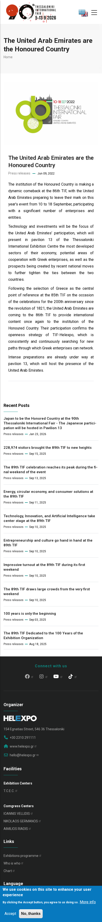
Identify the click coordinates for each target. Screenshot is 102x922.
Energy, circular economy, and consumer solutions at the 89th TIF (48, 494)
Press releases (19, 173)
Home (8, 57)
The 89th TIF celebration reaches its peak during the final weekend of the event (50, 469)
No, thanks (31, 914)
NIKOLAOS (21, 821)
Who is (12, 863)
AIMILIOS (16, 829)
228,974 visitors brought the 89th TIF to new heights (48, 447)
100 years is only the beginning (30, 613)
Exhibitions (21, 856)
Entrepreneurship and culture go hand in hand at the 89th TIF (48, 542)
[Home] (31, 11)
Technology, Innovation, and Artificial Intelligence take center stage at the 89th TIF (49, 518)
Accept (10, 913)
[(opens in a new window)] (29, 677)
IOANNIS (17, 813)
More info (88, 902)
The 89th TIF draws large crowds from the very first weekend (47, 591)
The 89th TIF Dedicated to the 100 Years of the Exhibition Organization (43, 635)
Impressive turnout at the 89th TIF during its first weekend (44, 567)
